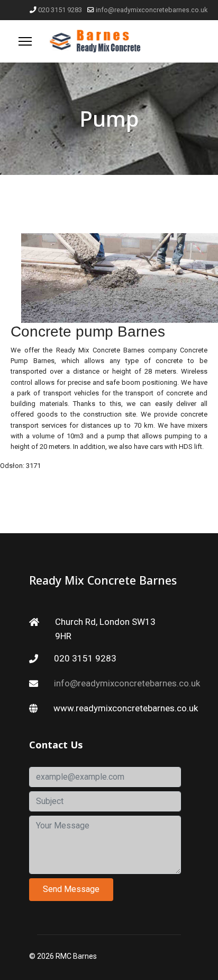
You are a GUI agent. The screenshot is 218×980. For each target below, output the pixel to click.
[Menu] (25, 41)
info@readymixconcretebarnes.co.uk (151, 10)
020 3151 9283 (60, 10)
